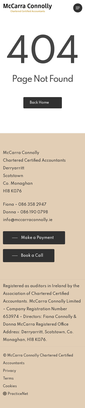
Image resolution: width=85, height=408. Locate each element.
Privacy (9, 371)
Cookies (10, 386)
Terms (8, 378)
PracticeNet (18, 394)
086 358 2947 (32, 205)
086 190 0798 (34, 212)
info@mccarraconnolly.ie (27, 220)
